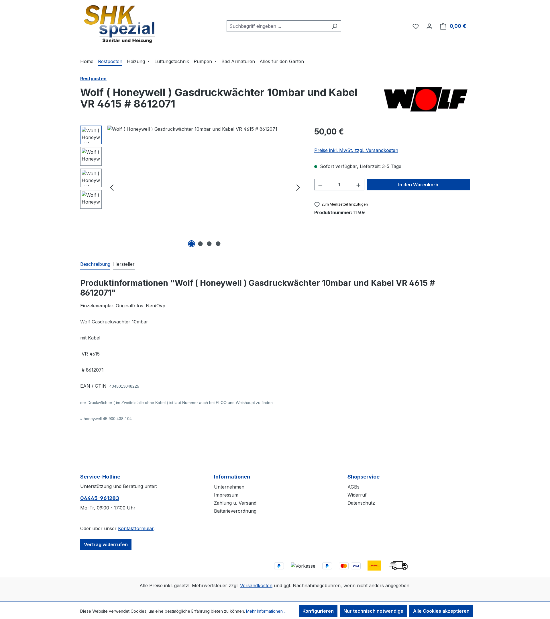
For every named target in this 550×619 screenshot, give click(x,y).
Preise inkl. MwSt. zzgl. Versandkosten (356, 150)
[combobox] (277, 26)
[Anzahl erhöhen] (359, 184)
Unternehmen (229, 487)
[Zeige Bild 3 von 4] (209, 243)
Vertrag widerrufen (106, 544)
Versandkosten (256, 585)
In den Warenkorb (418, 185)
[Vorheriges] (111, 187)
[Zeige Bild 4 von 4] (218, 243)
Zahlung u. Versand (235, 503)
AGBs (353, 487)
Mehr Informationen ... (266, 611)
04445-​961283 (99, 498)
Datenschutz (361, 503)
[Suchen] (334, 26)
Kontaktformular (136, 528)
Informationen (232, 477)
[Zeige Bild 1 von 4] (191, 243)
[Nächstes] (298, 187)
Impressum (226, 495)
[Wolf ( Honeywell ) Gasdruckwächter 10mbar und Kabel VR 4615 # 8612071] (204, 187)
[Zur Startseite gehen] (119, 24)
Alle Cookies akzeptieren (441, 611)
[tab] (95, 264)
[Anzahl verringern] (320, 184)
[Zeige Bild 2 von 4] (200, 243)
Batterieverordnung (235, 511)
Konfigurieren (318, 611)
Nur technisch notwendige (373, 611)
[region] (191, 187)
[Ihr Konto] (429, 26)
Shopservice (363, 477)
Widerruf (357, 495)
